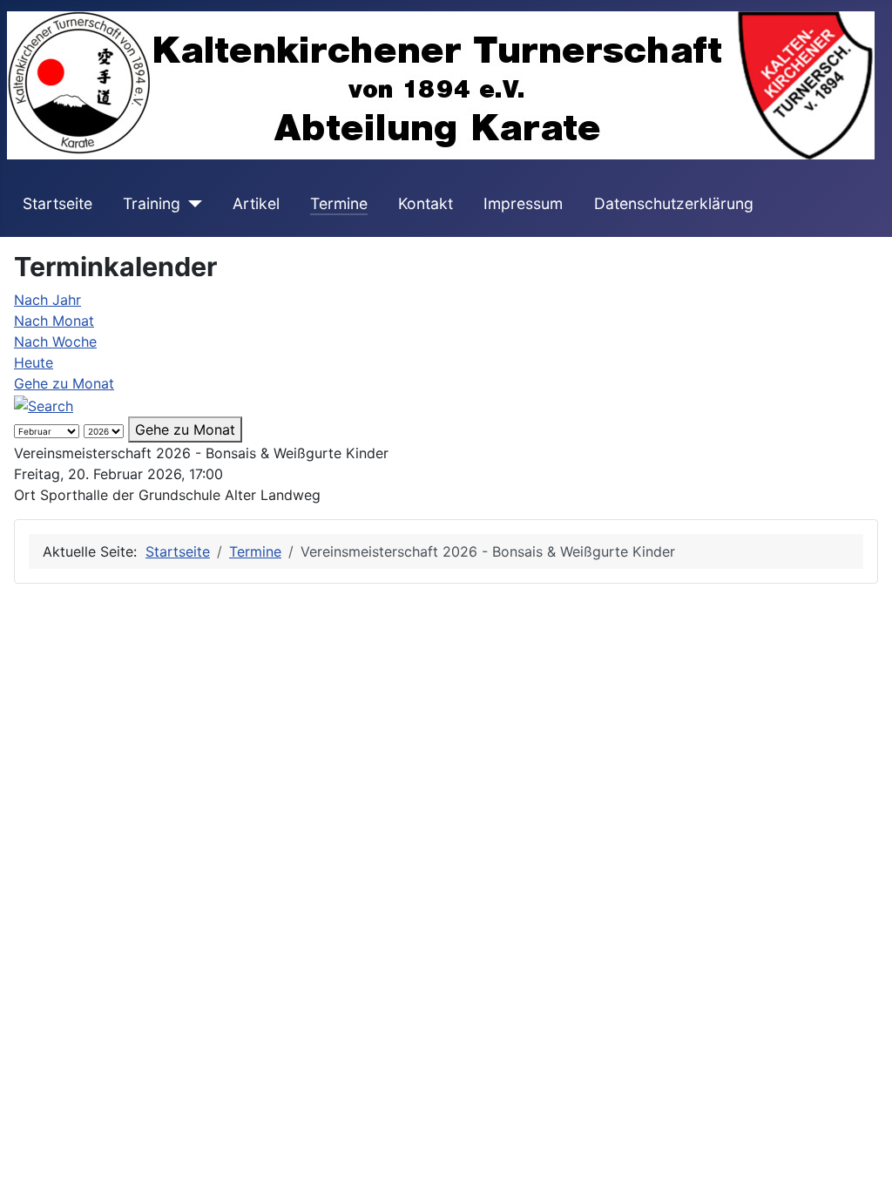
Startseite (57, 203)
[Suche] (43, 404)
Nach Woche (55, 341)
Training (151, 203)
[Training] (191, 204)
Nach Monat (54, 320)
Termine (339, 203)
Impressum (523, 203)
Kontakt (425, 203)
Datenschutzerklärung (673, 203)
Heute (33, 362)
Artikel (256, 203)
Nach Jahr (47, 299)
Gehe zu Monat (64, 383)
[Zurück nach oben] (861, 1157)
